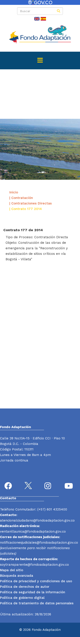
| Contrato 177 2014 (25, 209)
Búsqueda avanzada (16, 576)
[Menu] (40, 60)
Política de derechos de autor (24, 587)
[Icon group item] (9, 486)
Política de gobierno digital (22, 598)
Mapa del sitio (11, 570)
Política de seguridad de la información (32, 592)
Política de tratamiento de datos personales (37, 603)
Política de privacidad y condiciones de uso (36, 581)
